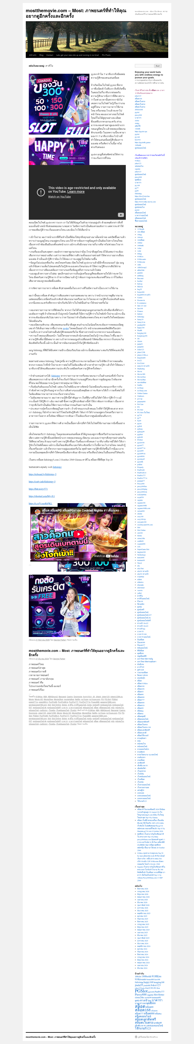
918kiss (137, 160)
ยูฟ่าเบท (140, 669)
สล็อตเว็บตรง (140, 101)
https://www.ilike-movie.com (145, 201)
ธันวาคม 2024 (142, 943)
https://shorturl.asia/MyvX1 (42, 496)
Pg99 (139, 420)
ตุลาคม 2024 (142, 949)
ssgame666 (141, 544)
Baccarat (62, 696)
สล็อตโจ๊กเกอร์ (142, 735)
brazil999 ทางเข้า (144, 294)
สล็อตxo (140, 713)
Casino (70, 696)
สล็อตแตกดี (141, 732)
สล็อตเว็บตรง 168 (144, 727)
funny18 (140, 319)
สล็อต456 (140, 689)
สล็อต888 (140, 702)
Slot (49, 704)
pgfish (139, 426)
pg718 (139, 415)
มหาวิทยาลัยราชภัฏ (145, 658)
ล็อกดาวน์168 (142, 675)
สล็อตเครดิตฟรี (143, 721)
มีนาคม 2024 (142, 968)
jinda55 (140, 344)
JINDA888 (139, 109)
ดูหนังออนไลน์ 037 (144, 615)
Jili (94, 696)
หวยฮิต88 (141, 752)
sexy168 (140, 516)
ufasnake (140, 585)
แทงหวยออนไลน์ (144, 798)
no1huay (84, 699)
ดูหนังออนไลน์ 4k (39, 707)
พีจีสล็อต (140, 650)
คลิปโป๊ (137, 126)
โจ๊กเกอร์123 (142, 801)
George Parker (60, 639)
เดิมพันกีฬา (141, 768)
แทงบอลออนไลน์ (144, 795)
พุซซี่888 (138, 180)
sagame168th (142, 505)
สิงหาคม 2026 (142, 888)
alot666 (140, 273)
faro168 (140, 308)
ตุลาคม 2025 (142, 916)
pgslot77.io (33, 702)
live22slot (140, 363)
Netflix (77, 699)
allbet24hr (140, 270)
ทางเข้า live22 (142, 623)
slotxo (137, 120)
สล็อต (96, 707)
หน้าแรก (32, 55)
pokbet (139, 464)
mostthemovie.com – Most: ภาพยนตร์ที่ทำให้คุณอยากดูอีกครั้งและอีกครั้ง (76, 13)
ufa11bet (140, 568)
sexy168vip (141, 519)
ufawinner (141, 587)
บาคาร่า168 (142, 634)
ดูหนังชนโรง (140, 207)
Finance (140, 311)
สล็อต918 (140, 705)
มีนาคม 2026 (142, 902)
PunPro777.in (76, 715)
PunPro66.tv (63, 702)
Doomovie (78, 696)
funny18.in (87, 696)
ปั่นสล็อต (140, 639)
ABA (45, 696)
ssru (138, 546)
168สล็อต (140, 240)
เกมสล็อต (141, 760)
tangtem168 (141, 552)
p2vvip (139, 398)
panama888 (141, 401)
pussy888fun (142, 486)
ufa (138, 565)
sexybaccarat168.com (38, 704)
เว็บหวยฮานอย (143, 787)
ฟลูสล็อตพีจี (141, 656)
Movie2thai (58, 699)
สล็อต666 (140, 697)
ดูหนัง (89, 704)
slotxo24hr (141, 538)
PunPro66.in (54, 715)
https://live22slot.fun (142, 196)
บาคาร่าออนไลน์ (75, 707)
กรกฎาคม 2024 (143, 957)
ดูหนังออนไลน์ (105, 704)
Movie (31, 699)
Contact (49, 55)
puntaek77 (141, 481)
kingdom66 (141, 357)
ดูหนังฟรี (96, 704)
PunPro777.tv (84, 702)
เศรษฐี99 (140, 790)
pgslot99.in (43, 702)
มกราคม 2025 (142, 940)
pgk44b (140, 437)
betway (139, 284)
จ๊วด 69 (140, 601)
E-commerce (141, 303)
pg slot (137, 137)
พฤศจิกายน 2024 (143, 946)
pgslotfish (140, 456)
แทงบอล (140, 793)
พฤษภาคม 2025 (143, 929)
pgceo (139, 423)
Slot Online (56, 704)
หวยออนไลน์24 (143, 749)
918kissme (141, 262)
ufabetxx (140, 582)
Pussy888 (95, 702)
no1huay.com (94, 699)
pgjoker (140, 434)
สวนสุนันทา (141, 738)
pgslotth (140, 461)
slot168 (140, 533)
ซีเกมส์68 (140, 604)
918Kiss (39, 696)
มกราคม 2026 (142, 908)
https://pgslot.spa (141, 131)
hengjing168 (141, 333)
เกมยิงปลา (44, 710)
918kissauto (141, 259)
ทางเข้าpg (141, 628)
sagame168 (141, 502)
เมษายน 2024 (142, 965)
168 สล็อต (141, 232)
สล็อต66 (140, 694)
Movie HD (39, 699)
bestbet (139, 281)
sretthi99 (140, 541)
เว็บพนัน (52, 710)
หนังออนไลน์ (34, 710)
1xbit (139, 251)
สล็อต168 (138, 98)
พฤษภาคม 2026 (143, 897)
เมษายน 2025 (142, 932)
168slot (140, 237)
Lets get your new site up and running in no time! (77, 55)
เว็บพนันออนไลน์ (62, 710)
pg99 (137, 190)
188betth (138, 145)
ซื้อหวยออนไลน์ (141, 221)
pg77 (137, 188)
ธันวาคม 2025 (142, 910)
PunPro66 (53, 702)
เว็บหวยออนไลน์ (143, 784)
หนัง (112, 707)
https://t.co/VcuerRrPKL (40, 503)
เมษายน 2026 (142, 899)
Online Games (142, 393)
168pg (139, 234)
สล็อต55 (140, 691)
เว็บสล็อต (141, 779)
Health (139, 330)
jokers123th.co (116, 696)
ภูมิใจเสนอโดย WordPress (148, 1037)
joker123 (138, 96)
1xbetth (137, 128)
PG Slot (108, 699)
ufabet (139, 579)
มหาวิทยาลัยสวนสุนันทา (146, 661)
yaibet (139, 593)
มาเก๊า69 (140, 667)
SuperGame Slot (143, 549)
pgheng (140, 429)
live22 (139, 360)
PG (102, 699)
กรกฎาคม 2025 (143, 924)
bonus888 (140, 292)
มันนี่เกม (140, 664)
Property (140, 467)
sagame (137, 169)
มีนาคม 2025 (142, 935)
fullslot (139, 314)
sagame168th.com (108, 702)
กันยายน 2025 (142, 918)
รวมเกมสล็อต (142, 672)
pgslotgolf (141, 459)
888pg (139, 253)
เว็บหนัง (73, 710)
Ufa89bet (140, 576)
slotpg (137, 123)
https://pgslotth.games (143, 142)
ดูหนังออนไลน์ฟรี (54, 707)
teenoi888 (140, 557)
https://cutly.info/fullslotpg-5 (42, 481)
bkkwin (140, 286)
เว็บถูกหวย (141, 771)
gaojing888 (141, 325)
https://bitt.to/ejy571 (38, 488)
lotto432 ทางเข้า (143, 366)
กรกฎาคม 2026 (143, 891)
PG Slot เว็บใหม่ (143, 412)
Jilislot (98, 696)
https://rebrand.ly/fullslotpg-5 (42, 474)
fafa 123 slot (141, 305)
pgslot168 (140, 442)
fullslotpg (55, 375)
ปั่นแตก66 (141, 642)
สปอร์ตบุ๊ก (141, 678)
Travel (139, 563)
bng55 (139, 289)
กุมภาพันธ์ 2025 (143, 938)
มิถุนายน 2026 (142, 894)
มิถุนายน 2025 (142, 927)
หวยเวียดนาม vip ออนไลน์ (147, 754)
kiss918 (137, 139)
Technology (141, 554)
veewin (139, 590)
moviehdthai (69, 699)
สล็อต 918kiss (142, 683)
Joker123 (106, 696)
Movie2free (48, 699)
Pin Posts (106, 55)
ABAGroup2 (53, 696)
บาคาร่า (65, 707)
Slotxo (64, 704)
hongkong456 (142, 336)
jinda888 (140, 346)
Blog (41, 55)
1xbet (139, 248)
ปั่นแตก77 (141, 645)
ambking (140, 275)
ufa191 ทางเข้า (143, 571)
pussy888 (138, 115)
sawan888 (141, 511)
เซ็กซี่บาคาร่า (142, 765)
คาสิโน (70, 704)
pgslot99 (140, 450)
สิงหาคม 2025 (142, 921)
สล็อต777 (140, 700)
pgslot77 (140, 445)
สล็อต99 (140, 708)
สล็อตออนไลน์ (104, 707)
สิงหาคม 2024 (142, 954)
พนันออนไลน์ (88, 707)
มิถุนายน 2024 (142, 960)
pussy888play (142, 489)
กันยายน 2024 (142, 951)
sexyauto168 (141, 522)
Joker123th (51, 713)
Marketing (141, 368)
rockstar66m (141, 494)
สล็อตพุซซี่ (141, 716)
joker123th (141, 352)
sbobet (139, 513)
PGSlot (114, 699)
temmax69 (141, 560)
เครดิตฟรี (141, 762)
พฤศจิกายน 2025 (143, 913)
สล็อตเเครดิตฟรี (143, 730)
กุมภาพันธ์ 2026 (143, 905)
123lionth (140, 229)
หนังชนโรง (119, 707)
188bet (139, 242)
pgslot (66, 328)
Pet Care (140, 404)
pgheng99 (140, 431)
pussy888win (142, 492)
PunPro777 (73, 702)
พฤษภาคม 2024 (143, 962)
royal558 (140, 497)
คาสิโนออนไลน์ (80, 704)
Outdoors (140, 396)
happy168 (140, 327)
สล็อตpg (140, 710)
